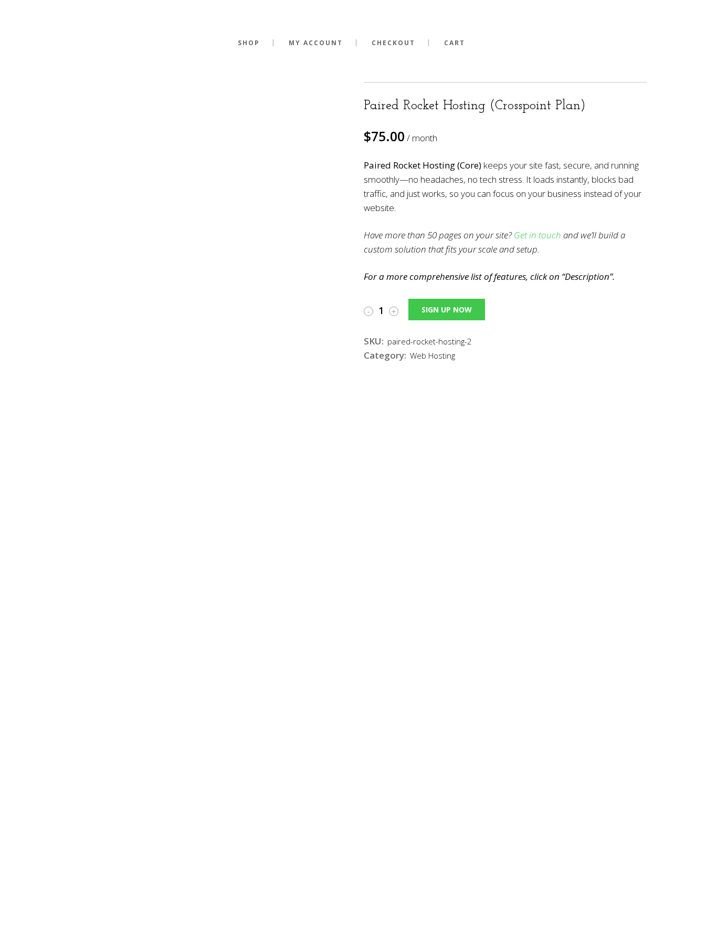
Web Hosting (432, 355)
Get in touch (537, 235)
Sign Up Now (446, 310)
